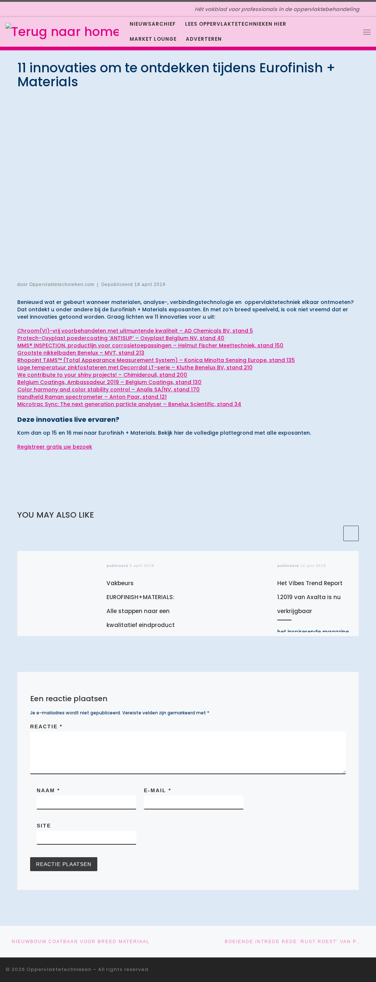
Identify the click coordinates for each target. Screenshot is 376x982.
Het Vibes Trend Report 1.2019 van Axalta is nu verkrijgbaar (310, 597)
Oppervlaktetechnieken (58, 969)
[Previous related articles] (334, 533)
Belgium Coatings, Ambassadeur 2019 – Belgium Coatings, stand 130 (109, 382)
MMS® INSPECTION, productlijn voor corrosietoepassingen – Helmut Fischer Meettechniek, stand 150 (150, 345)
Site (44, 826)
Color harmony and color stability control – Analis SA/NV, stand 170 (108, 389)
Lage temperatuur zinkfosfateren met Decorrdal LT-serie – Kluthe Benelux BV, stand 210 (135, 367)
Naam (48, 790)
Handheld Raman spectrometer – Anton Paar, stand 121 (92, 397)
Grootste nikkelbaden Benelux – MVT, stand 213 (80, 352)
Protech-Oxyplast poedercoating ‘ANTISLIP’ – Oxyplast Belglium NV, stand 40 (120, 338)
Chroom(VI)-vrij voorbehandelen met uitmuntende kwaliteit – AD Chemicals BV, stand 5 (135, 330)
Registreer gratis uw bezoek (54, 446)
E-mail (157, 790)
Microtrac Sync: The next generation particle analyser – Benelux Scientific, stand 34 (129, 404)
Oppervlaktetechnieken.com (61, 284)
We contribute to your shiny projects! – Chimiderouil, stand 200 (102, 374)
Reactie (46, 726)
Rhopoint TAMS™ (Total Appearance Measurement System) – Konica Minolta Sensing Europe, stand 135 (156, 360)
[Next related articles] (351, 533)
